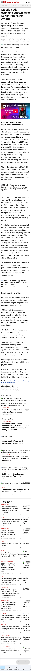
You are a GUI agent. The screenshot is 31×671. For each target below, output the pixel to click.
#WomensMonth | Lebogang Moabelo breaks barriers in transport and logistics (11, 639)
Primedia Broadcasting (6, 538)
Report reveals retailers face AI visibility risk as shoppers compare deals (11, 521)
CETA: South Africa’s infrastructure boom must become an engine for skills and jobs (8, 567)
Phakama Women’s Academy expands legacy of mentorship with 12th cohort (11, 617)
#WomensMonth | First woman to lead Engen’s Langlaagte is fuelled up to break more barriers (10, 592)
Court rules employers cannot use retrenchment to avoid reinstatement (11, 580)
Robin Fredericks (5, 643)
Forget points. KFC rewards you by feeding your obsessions (15, 490)
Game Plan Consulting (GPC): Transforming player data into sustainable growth (9, 605)
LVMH (11, 381)
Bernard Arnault (19, 381)
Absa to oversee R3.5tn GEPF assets (11, 544)
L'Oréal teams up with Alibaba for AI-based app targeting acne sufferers (18, 187)
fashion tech (11, 382)
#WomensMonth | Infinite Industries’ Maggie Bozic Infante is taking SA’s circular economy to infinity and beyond (15, 426)
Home (2, 6)
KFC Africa (4, 494)
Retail (7, 6)
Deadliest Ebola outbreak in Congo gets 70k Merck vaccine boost (12, 628)
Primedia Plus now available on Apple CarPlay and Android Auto (8, 533)
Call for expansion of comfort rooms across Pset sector (13, 475)
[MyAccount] (29, 2)
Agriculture (24, 6)
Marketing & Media (15, 6)
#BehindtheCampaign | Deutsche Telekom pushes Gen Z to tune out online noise (15, 458)
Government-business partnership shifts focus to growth (10, 650)
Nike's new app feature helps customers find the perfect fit (18, 282)
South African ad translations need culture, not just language (15, 411)
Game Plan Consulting (6, 610)
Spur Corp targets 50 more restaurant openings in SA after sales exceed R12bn (11, 554)
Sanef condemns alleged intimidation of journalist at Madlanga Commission (9, 509)
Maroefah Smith (5, 597)
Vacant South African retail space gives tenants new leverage (15, 442)
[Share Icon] (27, 191)
